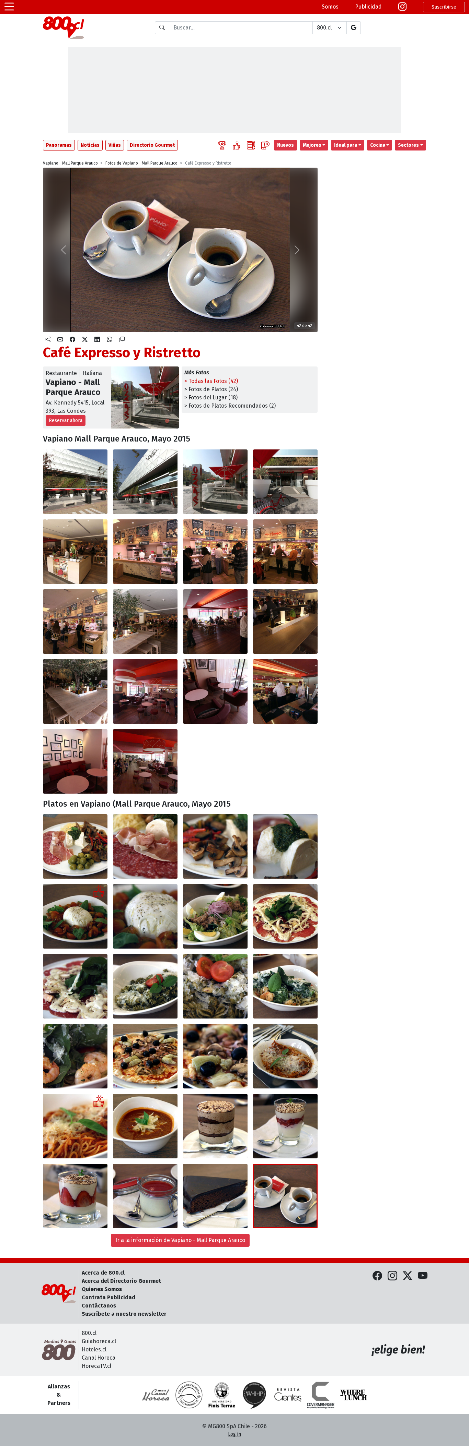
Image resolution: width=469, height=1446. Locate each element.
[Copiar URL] (122, 340)
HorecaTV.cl (96, 1366)
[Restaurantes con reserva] (265, 145)
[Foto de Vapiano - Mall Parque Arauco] (75, 1126)
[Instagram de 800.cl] (392, 1276)
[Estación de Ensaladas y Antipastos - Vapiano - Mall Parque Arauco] (285, 551)
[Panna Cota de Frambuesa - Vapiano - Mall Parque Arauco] (145, 1196)
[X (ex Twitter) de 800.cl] (407, 1276)
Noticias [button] (90, 145)
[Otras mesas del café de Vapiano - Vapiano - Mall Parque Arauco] (75, 761)
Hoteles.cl (94, 1349)
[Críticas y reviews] (251, 145)
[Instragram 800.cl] (402, 7)
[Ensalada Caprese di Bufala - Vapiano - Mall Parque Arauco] (75, 916)
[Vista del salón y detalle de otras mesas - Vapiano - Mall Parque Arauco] (145, 621)
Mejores (312, 145)
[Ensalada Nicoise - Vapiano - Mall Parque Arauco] (215, 916)
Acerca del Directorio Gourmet (121, 1281)
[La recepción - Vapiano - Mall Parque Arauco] (75, 551)
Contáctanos (99, 1305)
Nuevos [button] (285, 145)
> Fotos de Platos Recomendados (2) (230, 405)
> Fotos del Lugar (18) (211, 397)
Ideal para (345, 145)
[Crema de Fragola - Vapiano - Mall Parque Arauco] (285, 1126)
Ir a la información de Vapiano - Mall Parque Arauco (180, 1240)
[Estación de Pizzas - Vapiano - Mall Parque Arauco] (145, 551)
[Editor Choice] (222, 145)
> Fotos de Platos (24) (211, 389)
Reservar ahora (65, 420)
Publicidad (368, 6)
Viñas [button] (114, 145)
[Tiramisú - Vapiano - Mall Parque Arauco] (215, 1126)
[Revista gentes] (287, 1395)
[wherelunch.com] (353, 1395)
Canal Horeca (98, 1357)
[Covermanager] (320, 1395)
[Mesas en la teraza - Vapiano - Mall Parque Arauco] (215, 481)
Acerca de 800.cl (103, 1272)
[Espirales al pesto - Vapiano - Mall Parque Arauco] (145, 986)
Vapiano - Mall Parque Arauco (70, 163)
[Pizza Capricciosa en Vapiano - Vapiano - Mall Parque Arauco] (145, 1056)
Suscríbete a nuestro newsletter (124, 1314)
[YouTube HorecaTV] (422, 1276)
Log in (234, 1434)
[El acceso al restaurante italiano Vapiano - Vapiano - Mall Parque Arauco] (285, 481)
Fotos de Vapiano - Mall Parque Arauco (141, 163)
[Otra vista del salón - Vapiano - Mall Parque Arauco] (215, 621)
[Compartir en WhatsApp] (109, 340)
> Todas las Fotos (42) (211, 381)
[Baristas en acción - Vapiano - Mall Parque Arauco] (285, 691)
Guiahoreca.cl (99, 1341)
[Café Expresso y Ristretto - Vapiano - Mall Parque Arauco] (285, 1196)
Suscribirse (444, 7)
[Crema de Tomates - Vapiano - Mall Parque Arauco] (145, 1126)
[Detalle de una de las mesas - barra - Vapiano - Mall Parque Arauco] (285, 621)
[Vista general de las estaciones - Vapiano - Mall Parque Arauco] (75, 621)
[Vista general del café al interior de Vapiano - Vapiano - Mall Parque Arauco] (145, 691)
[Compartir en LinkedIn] (97, 340)
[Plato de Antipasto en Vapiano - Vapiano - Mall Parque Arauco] (75, 846)
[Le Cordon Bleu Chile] (222, 1395)
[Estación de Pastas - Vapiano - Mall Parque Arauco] (215, 551)
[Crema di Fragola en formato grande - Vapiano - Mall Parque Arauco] (75, 1196)
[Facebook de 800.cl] (377, 1276)
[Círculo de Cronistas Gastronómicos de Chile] (189, 1395)
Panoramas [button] (59, 145)
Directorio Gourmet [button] (152, 145)
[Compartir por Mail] (60, 340)
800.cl (89, 1333)
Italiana (92, 373)
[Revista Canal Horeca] (156, 1395)
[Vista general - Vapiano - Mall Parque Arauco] (145, 761)
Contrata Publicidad (108, 1297)
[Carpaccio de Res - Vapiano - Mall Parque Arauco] (285, 916)
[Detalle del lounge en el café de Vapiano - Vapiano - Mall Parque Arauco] (215, 691)
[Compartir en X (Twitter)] (85, 340)
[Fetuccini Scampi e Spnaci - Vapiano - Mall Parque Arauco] (285, 986)
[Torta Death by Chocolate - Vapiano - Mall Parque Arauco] (215, 1196)
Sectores (408, 145)
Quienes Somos (102, 1289)
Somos (330, 6)
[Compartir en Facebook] (72, 340)
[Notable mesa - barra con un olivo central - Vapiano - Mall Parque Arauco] (75, 691)
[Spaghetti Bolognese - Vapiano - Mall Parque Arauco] (285, 1056)
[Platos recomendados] (236, 145)
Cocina (377, 145)
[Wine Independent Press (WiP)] (254, 1395)
